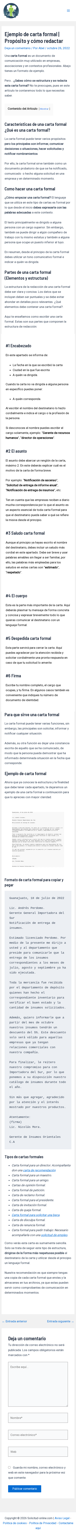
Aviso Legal (62, 1518)
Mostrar (44, 108)
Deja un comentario (18, 48)
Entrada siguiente (60, 1321)
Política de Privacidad (42, 1523)
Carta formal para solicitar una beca (35, 1215)
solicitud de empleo (54, 1235)
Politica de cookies (15, 1523)
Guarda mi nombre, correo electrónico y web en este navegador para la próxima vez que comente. (37, 1472)
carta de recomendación (39, 1170)
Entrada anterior (14, 1321)
